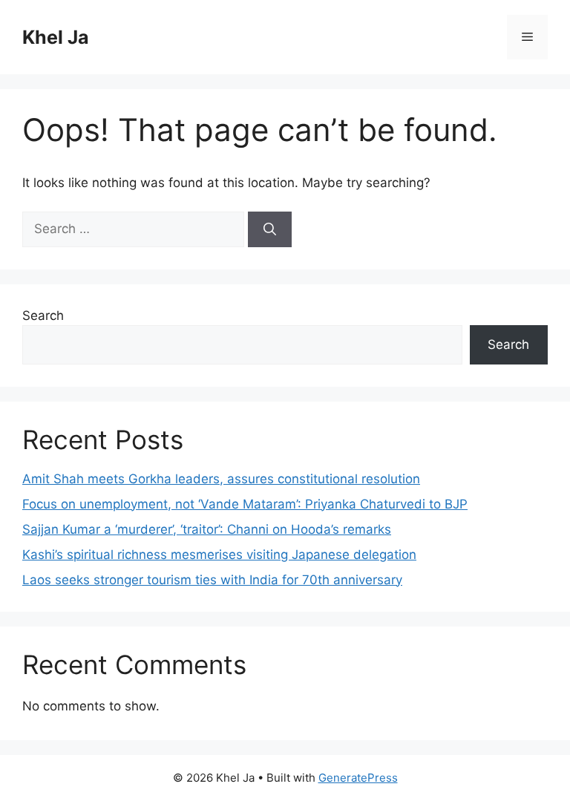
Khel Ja (55, 37)
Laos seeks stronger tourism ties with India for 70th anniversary (212, 579)
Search (43, 315)
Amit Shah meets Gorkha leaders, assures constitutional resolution (221, 478)
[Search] (270, 229)
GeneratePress (358, 778)
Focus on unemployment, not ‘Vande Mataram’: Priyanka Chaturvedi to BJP (245, 504)
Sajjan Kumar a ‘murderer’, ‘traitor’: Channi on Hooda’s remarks (206, 529)
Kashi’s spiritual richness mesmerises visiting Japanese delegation (219, 554)
